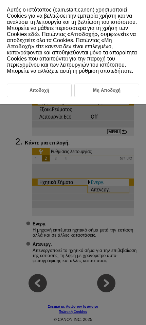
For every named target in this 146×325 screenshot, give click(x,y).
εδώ (33, 34)
